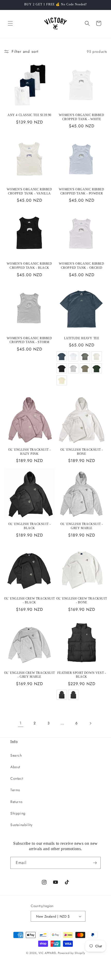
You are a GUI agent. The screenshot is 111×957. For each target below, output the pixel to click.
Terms (15, 790)
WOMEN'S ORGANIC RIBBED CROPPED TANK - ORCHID (81, 266)
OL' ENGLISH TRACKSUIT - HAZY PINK (29, 452)
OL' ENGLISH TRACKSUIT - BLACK (29, 526)
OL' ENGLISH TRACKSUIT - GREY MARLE (81, 526)
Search (16, 755)
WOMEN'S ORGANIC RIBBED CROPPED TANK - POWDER (81, 191)
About (15, 766)
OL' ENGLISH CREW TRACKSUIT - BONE (81, 600)
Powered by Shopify (71, 953)
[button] (10, 23)
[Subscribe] (94, 863)
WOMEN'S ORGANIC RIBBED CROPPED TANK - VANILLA (29, 191)
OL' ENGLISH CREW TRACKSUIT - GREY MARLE (29, 675)
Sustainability (21, 824)
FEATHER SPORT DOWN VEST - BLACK (81, 675)
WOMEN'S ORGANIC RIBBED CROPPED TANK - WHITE (81, 117)
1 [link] (21, 723)
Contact (16, 778)
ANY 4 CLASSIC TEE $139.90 (29, 115)
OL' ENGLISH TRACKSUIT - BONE (81, 452)
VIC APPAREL (47, 953)
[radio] (61, 356)
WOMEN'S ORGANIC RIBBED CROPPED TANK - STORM (29, 340)
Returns (16, 801)
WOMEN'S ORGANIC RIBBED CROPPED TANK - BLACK (29, 266)
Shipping (18, 813)
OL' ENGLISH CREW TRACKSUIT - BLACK (29, 600)
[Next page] (90, 723)
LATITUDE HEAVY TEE (81, 338)
